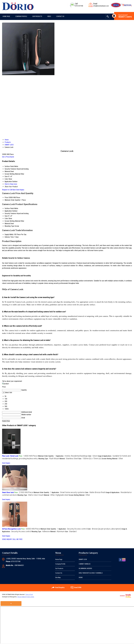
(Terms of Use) (29, 594)
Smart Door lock (8, 492)
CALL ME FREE (17, 539)
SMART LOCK (83, 559)
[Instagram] (124, 561)
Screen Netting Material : (112, 459)
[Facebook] (120, 561)
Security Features (10, 213)
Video (49, 16)
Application (8, 211)
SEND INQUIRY (7, 539)
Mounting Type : (48, 459)
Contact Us (60, 16)
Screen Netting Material (12, 221)
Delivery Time (9, 237)
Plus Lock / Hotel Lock (10, 456)
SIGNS (81, 577)
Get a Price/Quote (8, 157)
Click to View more (11, 184)
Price (6, 197)
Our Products (37, 16)
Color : (92, 456)
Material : (68, 459)
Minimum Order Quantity (12, 200)
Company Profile (21, 16)
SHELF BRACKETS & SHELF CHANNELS (91, 573)
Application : (72, 456)
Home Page (6, 16)
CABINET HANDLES (84, 564)
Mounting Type (9, 226)
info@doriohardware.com (101, 6)
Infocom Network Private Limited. (25, 597)
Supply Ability (9, 234)
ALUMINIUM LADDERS (85, 568)
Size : (89, 459)
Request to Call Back (9, 190)
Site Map (58, 577)
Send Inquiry (20, 190)
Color (6, 219)
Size (6, 216)
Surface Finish (9, 208)
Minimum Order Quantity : (47, 456)
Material (7, 224)
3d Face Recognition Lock (11, 529)
